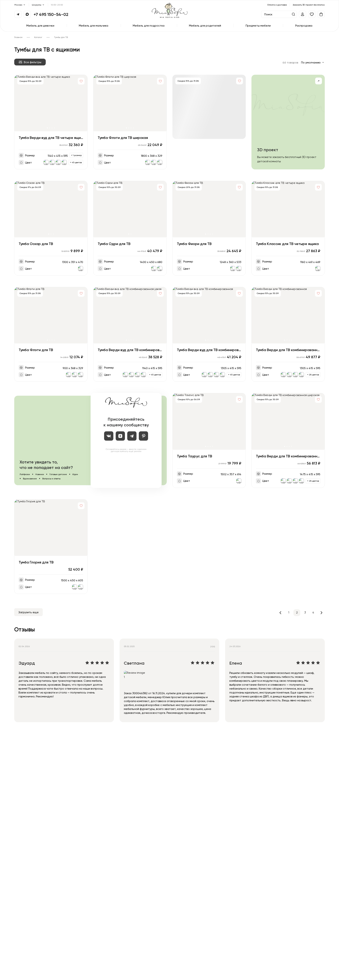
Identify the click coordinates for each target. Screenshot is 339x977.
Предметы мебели (258, 25)
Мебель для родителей (205, 25)
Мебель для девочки (40, 25)
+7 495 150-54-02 (51, 14)
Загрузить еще (28, 612)
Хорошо (12, 970)
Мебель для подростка (148, 25)
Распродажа (303, 25)
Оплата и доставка (277, 5)
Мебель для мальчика (93, 25)
